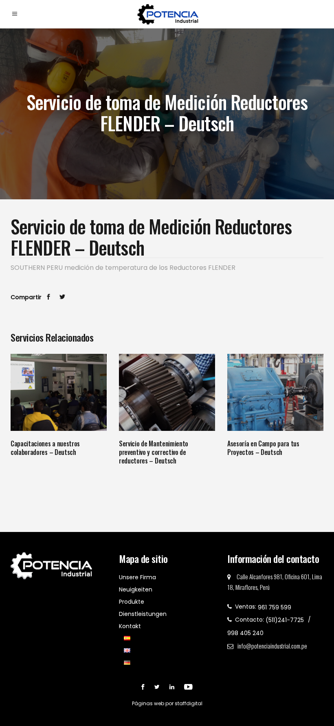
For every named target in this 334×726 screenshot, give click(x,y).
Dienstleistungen (143, 614)
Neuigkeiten (135, 589)
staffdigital (188, 703)
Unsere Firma (137, 577)
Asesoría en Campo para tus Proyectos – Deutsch (263, 448)
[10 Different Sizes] (59, 392)
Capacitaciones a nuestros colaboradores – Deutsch (45, 448)
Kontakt (130, 626)
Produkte (131, 602)
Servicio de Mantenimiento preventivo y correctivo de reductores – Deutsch (153, 452)
